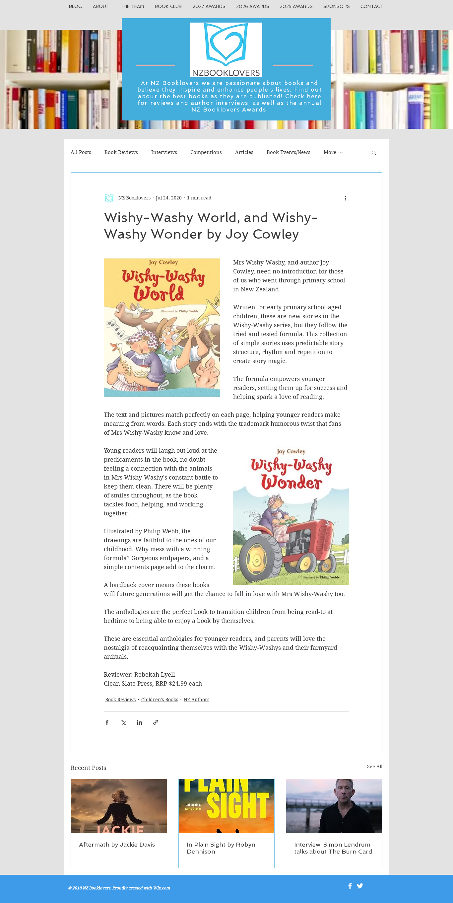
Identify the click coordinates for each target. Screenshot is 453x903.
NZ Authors (196, 700)
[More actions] (345, 198)
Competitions (206, 152)
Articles (244, 152)
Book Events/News (288, 152)
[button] (374, 152)
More (330, 152)
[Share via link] (156, 722)
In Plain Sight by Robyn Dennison (221, 848)
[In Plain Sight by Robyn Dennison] (227, 806)
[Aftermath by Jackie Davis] (119, 806)
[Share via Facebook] (107, 722)
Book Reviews (121, 152)
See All (374, 767)
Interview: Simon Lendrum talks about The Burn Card (333, 848)
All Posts (81, 152)
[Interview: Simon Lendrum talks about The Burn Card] (334, 806)
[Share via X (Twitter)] (123, 722)
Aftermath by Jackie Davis (117, 844)
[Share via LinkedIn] (139, 722)
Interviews (164, 152)
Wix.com (161, 887)
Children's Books (159, 700)
